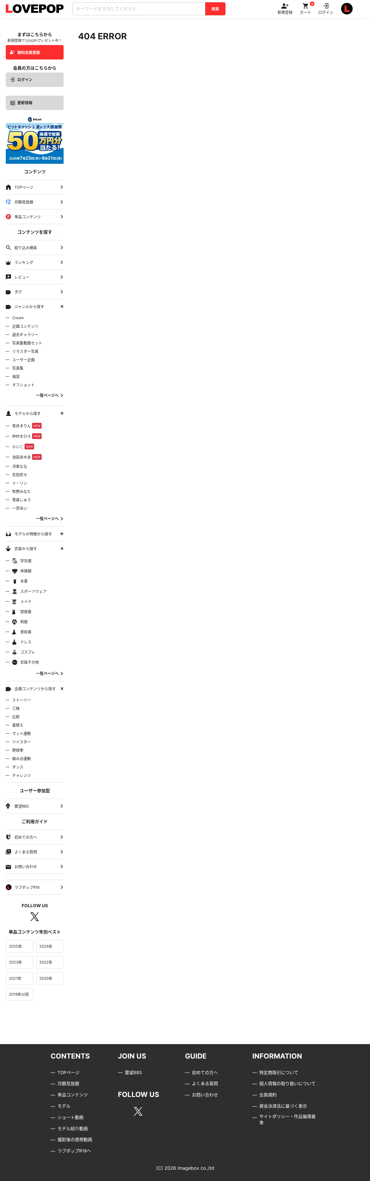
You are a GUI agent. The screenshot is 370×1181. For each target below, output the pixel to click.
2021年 (15, 978)
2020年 (45, 978)
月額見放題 (68, 1083)
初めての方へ (205, 1072)
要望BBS (133, 1072)
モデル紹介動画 (73, 1128)
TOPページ (68, 1072)
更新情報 (24, 102)
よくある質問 (205, 1083)
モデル (64, 1106)
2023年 (15, 962)
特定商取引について (278, 1072)
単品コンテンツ (73, 1095)
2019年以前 (19, 994)
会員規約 (268, 1095)
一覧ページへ (47, 395)
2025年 (15, 946)
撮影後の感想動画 (75, 1139)
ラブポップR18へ (74, 1151)
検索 (215, 8)
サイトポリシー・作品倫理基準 (287, 1120)
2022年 (45, 962)
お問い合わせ (205, 1095)
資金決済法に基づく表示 (283, 1106)
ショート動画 (71, 1117)
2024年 (45, 946)
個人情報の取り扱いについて (287, 1083)
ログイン (24, 79)
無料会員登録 (28, 52)
